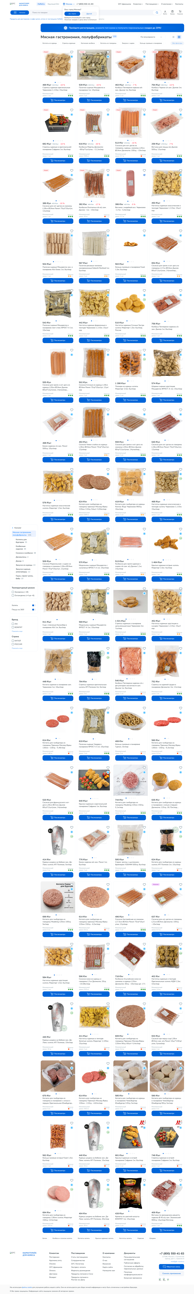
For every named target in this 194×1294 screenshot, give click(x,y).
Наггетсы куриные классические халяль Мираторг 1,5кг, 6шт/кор (56, 506)
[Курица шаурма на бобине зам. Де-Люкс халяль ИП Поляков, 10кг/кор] (58, 1017)
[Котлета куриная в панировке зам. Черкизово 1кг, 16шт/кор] (58, 661)
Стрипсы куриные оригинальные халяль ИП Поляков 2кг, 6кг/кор (93, 685)
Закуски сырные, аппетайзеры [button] (23, 570)
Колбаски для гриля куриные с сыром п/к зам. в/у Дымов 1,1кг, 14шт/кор (128, 566)
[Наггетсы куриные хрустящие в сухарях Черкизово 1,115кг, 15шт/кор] (167, 601)
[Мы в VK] (168, 1279)
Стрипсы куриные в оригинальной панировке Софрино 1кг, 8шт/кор (57, 148)
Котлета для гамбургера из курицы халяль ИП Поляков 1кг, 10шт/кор (166, 863)
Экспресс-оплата (78, 1267)
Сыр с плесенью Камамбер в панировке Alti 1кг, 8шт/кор (55, 626)
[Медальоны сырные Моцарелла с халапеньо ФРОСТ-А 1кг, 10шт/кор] (94, 542)
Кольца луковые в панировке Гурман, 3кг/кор (127, 745)
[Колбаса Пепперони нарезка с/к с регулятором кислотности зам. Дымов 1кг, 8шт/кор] (130, 661)
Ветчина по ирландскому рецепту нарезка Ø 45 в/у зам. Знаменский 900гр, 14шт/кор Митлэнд (166, 1217)
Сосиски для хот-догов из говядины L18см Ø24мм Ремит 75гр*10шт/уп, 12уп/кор (167, 447)
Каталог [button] (17, 528)
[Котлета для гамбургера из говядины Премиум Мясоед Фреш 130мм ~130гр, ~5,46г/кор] (58, 720)
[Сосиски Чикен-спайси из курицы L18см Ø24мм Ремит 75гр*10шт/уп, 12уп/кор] (94, 422)
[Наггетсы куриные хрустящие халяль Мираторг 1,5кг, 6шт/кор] (58, 957)
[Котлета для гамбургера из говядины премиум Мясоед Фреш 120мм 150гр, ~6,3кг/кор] (94, 897)
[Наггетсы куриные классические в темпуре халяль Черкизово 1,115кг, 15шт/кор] (167, 482)
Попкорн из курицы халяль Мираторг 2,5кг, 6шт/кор (126, 387)
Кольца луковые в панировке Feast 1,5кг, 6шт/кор (130, 268)
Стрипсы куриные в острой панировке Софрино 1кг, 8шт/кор (165, 1159)
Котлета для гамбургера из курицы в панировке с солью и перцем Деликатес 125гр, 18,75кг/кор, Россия (166, 805)
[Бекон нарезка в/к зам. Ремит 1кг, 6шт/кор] (94, 840)
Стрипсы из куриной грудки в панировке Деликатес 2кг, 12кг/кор (166, 685)
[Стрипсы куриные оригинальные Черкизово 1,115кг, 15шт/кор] (58, 64)
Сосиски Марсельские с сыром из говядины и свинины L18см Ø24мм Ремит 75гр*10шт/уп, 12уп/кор (57, 566)
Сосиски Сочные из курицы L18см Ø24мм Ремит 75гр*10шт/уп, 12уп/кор (93, 387)
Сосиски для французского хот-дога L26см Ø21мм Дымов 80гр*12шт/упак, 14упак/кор (56, 805)
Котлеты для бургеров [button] (21, 540)
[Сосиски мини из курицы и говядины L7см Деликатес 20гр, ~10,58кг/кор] (94, 957)
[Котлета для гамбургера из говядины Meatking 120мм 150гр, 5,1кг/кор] (130, 780)
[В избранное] (71, 52)
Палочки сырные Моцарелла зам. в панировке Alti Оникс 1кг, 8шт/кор (58, 268)
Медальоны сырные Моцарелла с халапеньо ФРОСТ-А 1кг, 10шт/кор (94, 566)
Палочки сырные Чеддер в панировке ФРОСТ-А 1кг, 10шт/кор (94, 745)
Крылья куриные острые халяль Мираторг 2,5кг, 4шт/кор (165, 566)
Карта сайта (108, 1267)
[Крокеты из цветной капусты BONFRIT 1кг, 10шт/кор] (130, 1193)
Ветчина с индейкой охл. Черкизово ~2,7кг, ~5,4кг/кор (130, 208)
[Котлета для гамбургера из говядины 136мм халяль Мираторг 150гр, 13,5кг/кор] (58, 1193)
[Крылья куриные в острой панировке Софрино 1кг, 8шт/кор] (130, 1135)
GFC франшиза (124, 4)
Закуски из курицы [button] (25, 565)
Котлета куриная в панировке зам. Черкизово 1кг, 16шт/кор (57, 685)
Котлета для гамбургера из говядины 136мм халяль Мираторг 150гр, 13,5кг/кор (57, 1217)
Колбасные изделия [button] (21, 547)
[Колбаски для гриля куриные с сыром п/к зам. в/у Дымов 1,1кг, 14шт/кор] (130, 541)
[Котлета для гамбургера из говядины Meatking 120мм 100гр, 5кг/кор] (58, 897)
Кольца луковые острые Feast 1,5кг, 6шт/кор (58, 1159)
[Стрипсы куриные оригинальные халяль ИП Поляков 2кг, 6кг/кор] (94, 661)
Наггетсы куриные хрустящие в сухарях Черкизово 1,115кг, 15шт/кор (166, 626)
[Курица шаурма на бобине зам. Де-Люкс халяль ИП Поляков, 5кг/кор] (58, 840)
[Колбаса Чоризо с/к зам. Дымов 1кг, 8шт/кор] (167, 64)
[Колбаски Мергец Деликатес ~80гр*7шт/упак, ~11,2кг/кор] (94, 123)
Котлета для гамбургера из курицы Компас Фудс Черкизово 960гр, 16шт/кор (130, 506)
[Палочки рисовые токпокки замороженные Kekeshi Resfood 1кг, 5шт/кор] (94, 243)
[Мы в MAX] (160, 1279)
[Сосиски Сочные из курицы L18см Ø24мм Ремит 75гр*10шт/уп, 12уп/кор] (94, 363)
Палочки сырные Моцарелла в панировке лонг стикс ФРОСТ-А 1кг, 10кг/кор (58, 327)
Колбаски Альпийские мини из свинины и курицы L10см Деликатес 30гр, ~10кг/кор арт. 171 (130, 981)
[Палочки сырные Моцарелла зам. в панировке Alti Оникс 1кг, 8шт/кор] (58, 244)
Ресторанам (54, 1257)
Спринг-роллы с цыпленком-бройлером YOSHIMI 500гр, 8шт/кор (130, 863)
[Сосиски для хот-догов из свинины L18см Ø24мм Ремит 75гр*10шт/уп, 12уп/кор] (58, 183)
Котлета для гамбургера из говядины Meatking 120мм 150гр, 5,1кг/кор (129, 805)
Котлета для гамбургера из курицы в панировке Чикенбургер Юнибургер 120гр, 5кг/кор (130, 1100)
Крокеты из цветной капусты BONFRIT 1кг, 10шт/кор (127, 1217)
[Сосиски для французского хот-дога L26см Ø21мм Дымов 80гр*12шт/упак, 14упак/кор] (58, 780)
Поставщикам (151, 4)
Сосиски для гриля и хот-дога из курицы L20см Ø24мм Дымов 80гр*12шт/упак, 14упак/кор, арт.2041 (56, 387)
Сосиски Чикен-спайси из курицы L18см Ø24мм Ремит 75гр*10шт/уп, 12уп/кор (94, 447)
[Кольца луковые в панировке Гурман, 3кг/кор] (130, 721)
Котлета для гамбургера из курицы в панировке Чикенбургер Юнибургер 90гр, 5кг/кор (166, 1100)
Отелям (52, 1264)
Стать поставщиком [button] (79, 1257)
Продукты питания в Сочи (82, 1274)
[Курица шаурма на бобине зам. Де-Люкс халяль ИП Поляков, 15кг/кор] (94, 1135)
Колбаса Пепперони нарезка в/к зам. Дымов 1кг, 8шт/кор (128, 88)
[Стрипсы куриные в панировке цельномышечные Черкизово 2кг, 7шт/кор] (130, 601)
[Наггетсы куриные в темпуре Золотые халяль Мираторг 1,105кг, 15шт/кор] (94, 1016)
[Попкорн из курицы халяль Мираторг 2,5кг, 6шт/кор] (130, 363)
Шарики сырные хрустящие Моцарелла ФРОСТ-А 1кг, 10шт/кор (167, 387)
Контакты (179, 4)
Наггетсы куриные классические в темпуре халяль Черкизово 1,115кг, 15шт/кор (167, 506)
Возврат (52, 1277)
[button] (165, 13)
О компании (166, 4)
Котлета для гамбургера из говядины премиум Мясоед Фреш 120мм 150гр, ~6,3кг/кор (93, 921)
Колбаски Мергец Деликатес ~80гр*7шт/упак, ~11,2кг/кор (91, 148)
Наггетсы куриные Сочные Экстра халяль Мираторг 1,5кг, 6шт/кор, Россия (129, 327)
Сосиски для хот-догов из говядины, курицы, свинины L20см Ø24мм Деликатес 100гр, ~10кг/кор (130, 148)
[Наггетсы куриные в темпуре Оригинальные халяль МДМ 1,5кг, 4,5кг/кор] (167, 957)
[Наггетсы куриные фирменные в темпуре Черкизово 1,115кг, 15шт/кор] (94, 303)
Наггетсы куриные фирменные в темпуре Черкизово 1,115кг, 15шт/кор (93, 327)
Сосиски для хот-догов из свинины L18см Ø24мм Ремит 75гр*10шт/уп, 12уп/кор (58, 208)
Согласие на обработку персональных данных (133, 1267)
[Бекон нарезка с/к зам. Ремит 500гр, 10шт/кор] (58, 423)
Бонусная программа (133, 1278)
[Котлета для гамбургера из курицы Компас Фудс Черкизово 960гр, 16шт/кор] (130, 482)
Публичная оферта (132, 1263)
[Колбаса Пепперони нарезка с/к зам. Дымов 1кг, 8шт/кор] (167, 303)
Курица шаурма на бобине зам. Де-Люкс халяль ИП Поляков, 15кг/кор (94, 1159)
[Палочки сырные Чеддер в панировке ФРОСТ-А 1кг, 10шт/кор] (94, 721)
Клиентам (137, 4)
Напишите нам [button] (109, 1270)
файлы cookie (27, 1287)
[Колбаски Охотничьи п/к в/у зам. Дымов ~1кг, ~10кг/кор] (94, 183)
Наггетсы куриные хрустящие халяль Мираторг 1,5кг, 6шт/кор (56, 981)
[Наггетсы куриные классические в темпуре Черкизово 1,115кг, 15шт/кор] (167, 183)
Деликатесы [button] (22, 557)
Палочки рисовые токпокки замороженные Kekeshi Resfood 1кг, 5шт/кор (94, 268)
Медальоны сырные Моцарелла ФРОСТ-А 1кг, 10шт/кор (92, 626)
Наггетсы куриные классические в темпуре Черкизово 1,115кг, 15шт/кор (166, 208)
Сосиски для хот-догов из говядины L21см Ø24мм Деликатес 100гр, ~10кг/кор (167, 921)
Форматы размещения (80, 1270)
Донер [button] (20, 561)
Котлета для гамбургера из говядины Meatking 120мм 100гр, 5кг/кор (57, 921)
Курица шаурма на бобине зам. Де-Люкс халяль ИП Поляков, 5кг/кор (57, 863)
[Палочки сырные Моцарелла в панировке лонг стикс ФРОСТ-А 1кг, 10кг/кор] (58, 303)
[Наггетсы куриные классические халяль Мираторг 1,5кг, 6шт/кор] (58, 482)
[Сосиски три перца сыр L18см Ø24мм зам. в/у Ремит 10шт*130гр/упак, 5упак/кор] (167, 1016)
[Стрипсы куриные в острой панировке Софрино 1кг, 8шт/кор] (167, 1135)
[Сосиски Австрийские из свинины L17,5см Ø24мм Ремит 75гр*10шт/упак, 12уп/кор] (130, 897)
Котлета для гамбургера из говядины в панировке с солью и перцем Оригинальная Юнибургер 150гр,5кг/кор (57, 1100)
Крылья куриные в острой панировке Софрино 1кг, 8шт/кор (129, 1159)
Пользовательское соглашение (132, 1258)
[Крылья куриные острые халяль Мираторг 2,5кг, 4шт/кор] (167, 542)
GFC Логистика (77, 1264)
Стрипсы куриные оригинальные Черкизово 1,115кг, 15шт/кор (56, 88)
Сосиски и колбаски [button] (26, 553)
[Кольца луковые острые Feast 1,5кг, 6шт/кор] (58, 1135)
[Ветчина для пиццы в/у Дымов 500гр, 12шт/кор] (167, 123)
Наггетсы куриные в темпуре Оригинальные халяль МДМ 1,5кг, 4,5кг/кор (166, 981)
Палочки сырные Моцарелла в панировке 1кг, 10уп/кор (92, 88)
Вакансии (107, 1264)
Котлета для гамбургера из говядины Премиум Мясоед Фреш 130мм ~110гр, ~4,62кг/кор (93, 1100)
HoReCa (41, 4)
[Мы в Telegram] (164, 1279)
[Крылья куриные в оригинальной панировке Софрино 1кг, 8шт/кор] (94, 781)
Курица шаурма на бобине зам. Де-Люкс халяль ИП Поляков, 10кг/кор (58, 1041)
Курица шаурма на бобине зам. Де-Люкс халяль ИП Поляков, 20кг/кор (94, 1217)
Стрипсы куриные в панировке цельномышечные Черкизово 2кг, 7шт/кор (129, 626)
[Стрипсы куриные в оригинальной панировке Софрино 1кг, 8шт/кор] (58, 123)
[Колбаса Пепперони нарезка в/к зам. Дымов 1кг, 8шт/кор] (130, 64)
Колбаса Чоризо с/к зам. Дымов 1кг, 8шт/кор (167, 88)
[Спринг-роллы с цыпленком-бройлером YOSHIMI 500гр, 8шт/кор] (130, 840)
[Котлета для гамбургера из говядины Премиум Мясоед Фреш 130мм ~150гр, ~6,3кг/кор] (167, 720)
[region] (24, 592)
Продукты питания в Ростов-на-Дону (79, 1278)
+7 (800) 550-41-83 (84, 4)
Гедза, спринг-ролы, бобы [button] (24, 577)
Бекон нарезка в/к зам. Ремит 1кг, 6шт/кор (93, 863)
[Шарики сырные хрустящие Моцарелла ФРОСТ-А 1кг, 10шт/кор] (167, 363)
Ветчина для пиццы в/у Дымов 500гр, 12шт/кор (164, 148)
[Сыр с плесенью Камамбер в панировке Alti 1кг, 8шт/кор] (58, 602)
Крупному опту (55, 1260)
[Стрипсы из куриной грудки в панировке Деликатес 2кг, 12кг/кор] (167, 661)
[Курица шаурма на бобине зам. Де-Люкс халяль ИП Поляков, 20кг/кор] (94, 1193)
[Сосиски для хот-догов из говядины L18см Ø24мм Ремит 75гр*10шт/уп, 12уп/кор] (167, 422)
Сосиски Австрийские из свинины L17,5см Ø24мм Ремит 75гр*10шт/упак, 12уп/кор (130, 921)
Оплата (52, 1270)
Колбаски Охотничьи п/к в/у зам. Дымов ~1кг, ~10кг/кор (92, 208)
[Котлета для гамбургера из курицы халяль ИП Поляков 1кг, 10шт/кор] (167, 840)
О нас (105, 1260)
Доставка (53, 1274)
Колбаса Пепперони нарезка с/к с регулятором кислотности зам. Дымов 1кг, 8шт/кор (129, 685)
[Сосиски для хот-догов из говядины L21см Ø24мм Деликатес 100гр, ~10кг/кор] (167, 897)
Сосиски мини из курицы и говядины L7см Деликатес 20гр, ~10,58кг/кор (92, 981)
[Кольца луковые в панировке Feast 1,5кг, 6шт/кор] (130, 244)
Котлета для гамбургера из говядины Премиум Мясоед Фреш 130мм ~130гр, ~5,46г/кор (57, 745)
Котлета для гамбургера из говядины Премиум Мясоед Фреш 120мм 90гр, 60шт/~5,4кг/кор (129, 1041)
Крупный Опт (53, 4)
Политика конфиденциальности (133, 1273)
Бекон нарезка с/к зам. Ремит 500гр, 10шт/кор (55, 447)
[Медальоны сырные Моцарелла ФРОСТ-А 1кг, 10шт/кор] (94, 602)
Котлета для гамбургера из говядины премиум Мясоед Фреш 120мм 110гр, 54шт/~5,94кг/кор (93, 506)
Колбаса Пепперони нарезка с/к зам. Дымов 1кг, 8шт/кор (165, 327)
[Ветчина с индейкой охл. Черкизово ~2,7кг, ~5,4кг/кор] (130, 183)
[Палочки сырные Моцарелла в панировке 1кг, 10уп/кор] (94, 64)
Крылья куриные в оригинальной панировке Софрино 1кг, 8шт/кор (93, 805)
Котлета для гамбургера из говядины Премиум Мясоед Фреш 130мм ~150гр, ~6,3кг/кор (166, 745)
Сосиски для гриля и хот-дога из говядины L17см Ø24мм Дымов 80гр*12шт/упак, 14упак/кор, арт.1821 (165, 268)
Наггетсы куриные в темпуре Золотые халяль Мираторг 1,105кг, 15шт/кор (94, 1041)
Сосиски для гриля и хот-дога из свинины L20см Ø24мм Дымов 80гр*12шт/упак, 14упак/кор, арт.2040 (129, 447)
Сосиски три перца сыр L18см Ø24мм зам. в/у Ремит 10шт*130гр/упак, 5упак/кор (167, 1041)
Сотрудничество (78, 1260)
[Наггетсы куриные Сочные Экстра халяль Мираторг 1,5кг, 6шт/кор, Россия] (130, 303)
